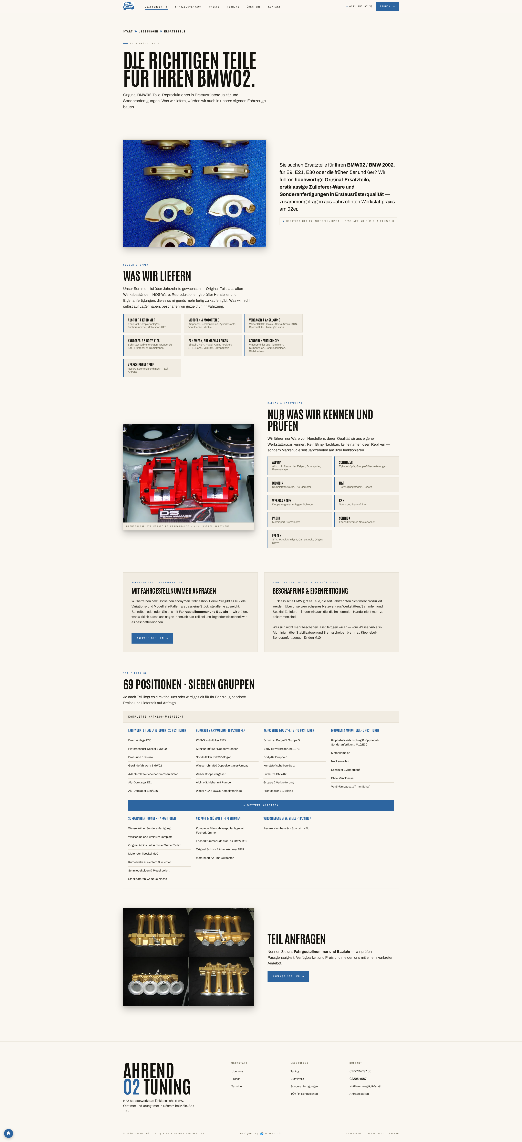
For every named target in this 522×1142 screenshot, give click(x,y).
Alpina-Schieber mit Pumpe (213, 782)
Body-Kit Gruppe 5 (275, 757)
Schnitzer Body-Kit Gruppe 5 (281, 740)
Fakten (394, 1133)
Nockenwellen (340, 761)
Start (128, 31)
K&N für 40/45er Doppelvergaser (217, 748)
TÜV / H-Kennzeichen (304, 1093)
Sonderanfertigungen (304, 1086)
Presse (214, 6)
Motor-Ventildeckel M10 (143, 853)
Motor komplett (340, 752)
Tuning (295, 1071)
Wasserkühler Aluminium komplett (150, 836)
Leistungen (156, 6)
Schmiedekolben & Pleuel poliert (148, 870)
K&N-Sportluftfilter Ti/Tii (211, 740)
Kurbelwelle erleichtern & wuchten (149, 862)
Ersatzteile (297, 1078)
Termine (233, 6)
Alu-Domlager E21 (140, 782)
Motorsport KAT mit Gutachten (215, 857)
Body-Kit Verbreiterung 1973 (281, 748)
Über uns (254, 6)
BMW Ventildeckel (342, 778)
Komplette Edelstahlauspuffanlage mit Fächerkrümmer (220, 830)
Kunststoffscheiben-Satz (279, 765)
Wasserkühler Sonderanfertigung (149, 828)
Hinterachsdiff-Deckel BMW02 (147, 748)
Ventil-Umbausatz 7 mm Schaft (350, 786)
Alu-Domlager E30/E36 (143, 790)
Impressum (353, 1133)
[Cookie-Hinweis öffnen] (8, 1133)
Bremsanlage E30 (139, 740)
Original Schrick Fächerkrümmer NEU (220, 849)
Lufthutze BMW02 (274, 774)
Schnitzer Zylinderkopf (345, 769)
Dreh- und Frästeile (140, 757)
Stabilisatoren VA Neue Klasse (147, 878)
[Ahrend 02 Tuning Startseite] (128, 6)
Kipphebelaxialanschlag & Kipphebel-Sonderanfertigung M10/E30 (355, 742)
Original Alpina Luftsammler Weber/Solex (154, 845)
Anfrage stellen (152, 638)
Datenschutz (375, 1133)
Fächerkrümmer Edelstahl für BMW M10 (221, 841)
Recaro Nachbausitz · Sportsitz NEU (286, 828)
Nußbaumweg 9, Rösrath (365, 1086)
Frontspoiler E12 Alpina (278, 790)
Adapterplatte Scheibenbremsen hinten (153, 774)
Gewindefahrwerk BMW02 (145, 765)
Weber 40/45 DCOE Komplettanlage (219, 790)
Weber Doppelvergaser (211, 774)
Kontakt (274, 6)
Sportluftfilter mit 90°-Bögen (213, 757)
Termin (387, 6)
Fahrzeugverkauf (188, 6)
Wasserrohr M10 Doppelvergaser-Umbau (222, 765)
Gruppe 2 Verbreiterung (278, 782)
